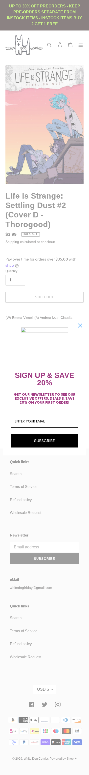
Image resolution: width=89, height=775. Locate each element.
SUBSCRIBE (44, 441)
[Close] (80, 325)
